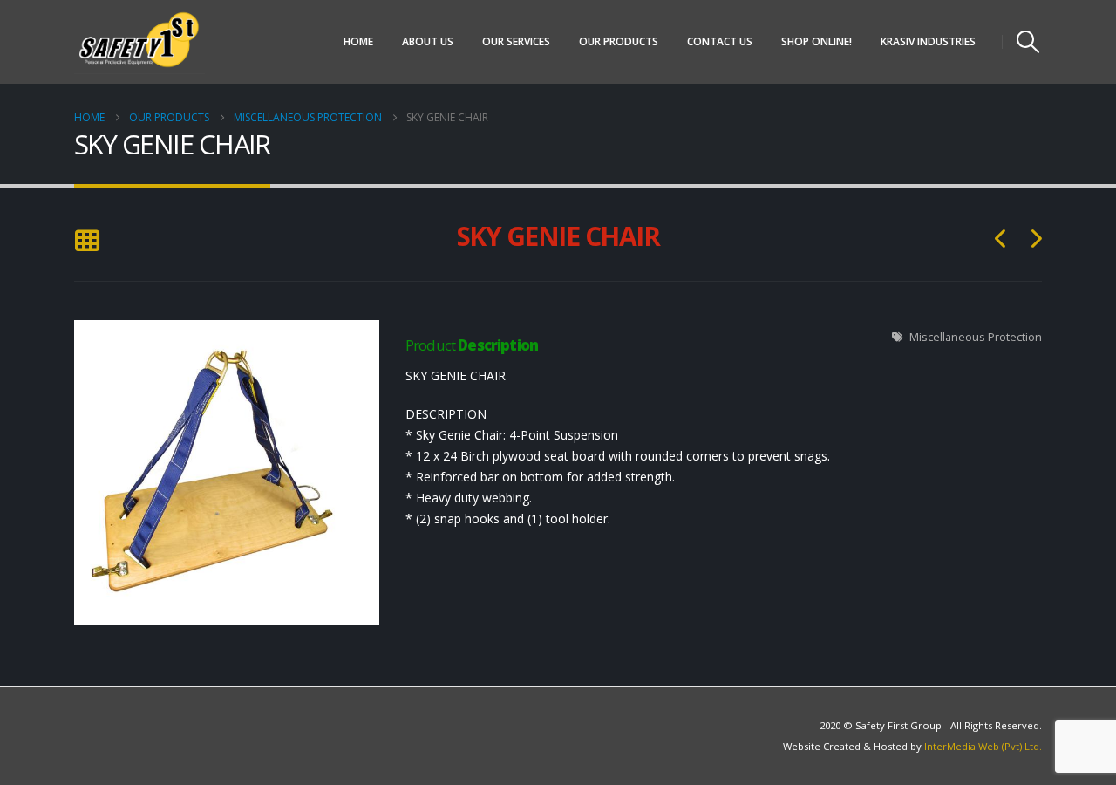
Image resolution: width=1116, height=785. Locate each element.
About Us (427, 41)
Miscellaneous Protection (975, 337)
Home (358, 41)
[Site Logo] (139, 42)
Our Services (516, 41)
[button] (1028, 42)
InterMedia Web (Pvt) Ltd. (983, 746)
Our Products (618, 41)
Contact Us (719, 41)
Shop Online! (816, 41)
